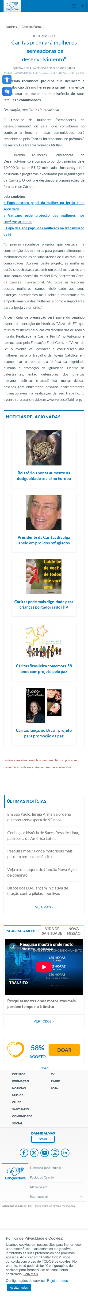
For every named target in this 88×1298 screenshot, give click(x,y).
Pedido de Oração (42, 1177)
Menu (74, 6)
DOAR (43, 1139)
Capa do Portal (32, 27)
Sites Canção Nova (82, 6)
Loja (54, 1088)
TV (53, 1074)
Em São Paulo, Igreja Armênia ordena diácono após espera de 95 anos (39, 817)
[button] (6, 79)
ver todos (44, 1021)
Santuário (20, 1109)
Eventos (18, 1074)
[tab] (22, 931)
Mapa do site (38, 1187)
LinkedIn (65, 1153)
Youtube (44, 1153)
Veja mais (44, 907)
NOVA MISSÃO (73, 931)
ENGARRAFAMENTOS (22, 931)
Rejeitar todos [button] (57, 1280)
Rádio (55, 1081)
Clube (16, 1102)
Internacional (39, 1196)
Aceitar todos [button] (19, 1287)
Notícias (11, 27)
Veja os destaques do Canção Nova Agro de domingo (42, 872)
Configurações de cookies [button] (25, 1280)
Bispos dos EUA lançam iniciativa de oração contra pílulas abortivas (37, 891)
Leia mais (30, 1274)
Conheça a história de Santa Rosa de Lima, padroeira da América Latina (43, 835)
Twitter (34, 1153)
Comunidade (22, 1116)
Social (17, 1123)
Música (17, 1095)
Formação (20, 1081)
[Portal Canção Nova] (12, 6)
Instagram (55, 1153)
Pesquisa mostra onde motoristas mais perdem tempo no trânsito (40, 854)
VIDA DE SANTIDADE (52, 931)
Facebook (24, 1153)
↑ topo (44, 1068)
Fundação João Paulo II (45, 1168)
